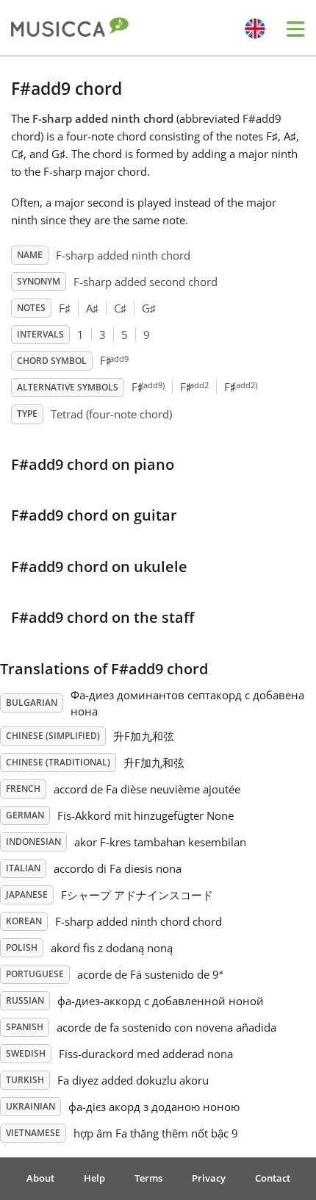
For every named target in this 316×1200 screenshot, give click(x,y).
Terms (148, 1178)
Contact (272, 1178)
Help (94, 1178)
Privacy (209, 1178)
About (40, 1178)
